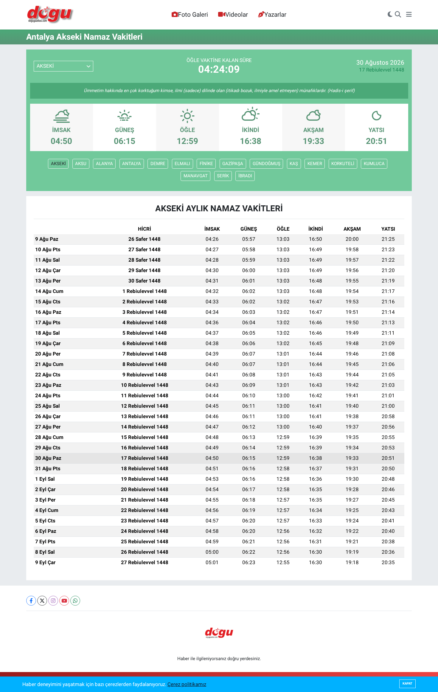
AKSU (80, 163)
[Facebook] (31, 601)
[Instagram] (53, 601)
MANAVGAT (196, 176)
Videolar (236, 14)
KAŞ (294, 163)
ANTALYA (131, 163)
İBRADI (245, 176)
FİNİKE (206, 163)
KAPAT (407, 683)
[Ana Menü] (409, 15)
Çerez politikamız (186, 684)
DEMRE (157, 163)
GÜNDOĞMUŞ (266, 163)
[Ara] (398, 15)
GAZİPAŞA (232, 163)
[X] (42, 601)
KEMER (314, 163)
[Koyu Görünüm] (390, 15)
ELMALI (182, 163)
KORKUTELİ (342, 163)
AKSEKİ (58, 163)
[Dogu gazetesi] (50, 15)
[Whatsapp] (75, 601)
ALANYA (104, 163)
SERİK (223, 176)
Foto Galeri (193, 14)
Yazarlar (275, 14)
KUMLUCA (374, 163)
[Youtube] (64, 601)
